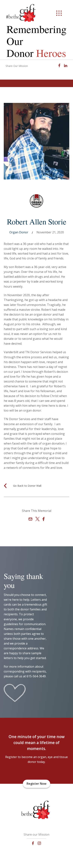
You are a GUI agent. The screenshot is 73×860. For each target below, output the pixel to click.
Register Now (36, 784)
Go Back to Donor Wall (27, 485)
